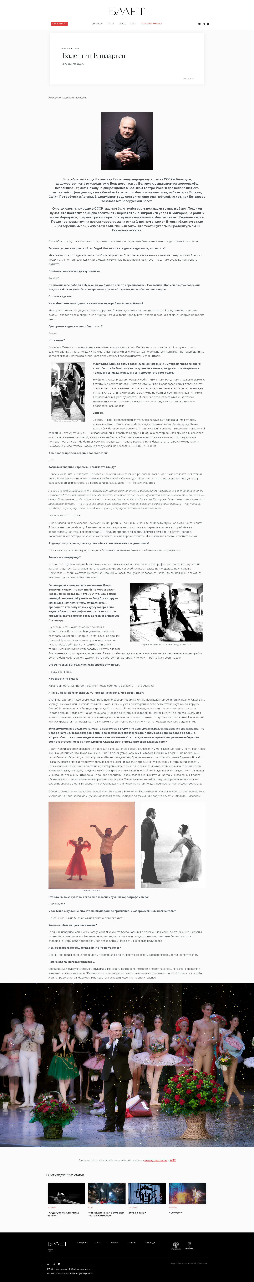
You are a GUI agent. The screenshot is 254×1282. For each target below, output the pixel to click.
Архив (145, 33)
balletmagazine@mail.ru (81, 1273)
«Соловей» (176, 1212)
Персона (98, 33)
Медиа (122, 24)
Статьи (110, 24)
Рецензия (113, 33)
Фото (122, 33)
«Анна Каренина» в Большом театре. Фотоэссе (106, 1214)
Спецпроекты (59, 24)
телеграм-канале (155, 1160)
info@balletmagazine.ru (79, 1269)
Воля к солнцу (137, 1212)
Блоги (133, 24)
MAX (173, 1160)
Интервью (97, 24)
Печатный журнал (151, 24)
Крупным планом (70, 49)
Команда (150, 1243)
